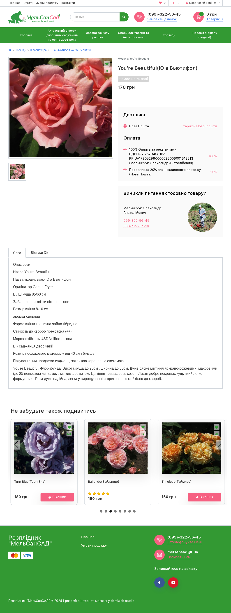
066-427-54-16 (136, 226)
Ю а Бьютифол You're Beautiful (71, 50)
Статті (27, 3)
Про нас (14, 3)
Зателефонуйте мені (184, 542)
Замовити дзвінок (162, 19)
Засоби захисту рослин (97, 35)
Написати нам (179, 557)
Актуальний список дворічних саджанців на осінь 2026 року (62, 35)
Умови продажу (47, 3)
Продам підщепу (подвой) (204, 35)
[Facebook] (159, 582)
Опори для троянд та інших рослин (133, 35)
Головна (26, 35)
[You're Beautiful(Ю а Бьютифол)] (60, 107)
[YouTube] (173, 582)
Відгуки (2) (39, 252)
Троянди (169, 35)
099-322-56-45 (136, 221)
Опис (17, 253)
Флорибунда (38, 50)
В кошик (59, 497)
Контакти (68, 3)
